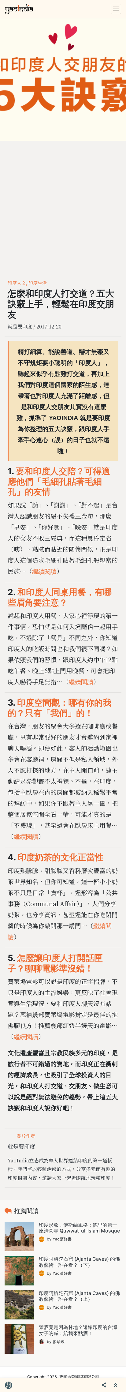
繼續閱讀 (44, 571)
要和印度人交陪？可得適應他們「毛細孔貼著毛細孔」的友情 (59, 482)
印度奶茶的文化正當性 (60, 857)
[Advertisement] (63, 207)
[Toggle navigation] (116, 9)
